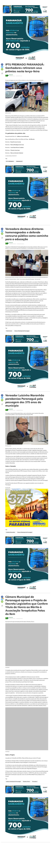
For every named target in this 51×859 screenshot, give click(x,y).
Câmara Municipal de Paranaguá (21, 330)
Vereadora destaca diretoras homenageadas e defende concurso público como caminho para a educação (26, 234)
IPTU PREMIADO (10, 161)
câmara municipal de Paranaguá (13, 781)
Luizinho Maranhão (10, 532)
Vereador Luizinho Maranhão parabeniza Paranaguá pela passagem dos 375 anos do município (24, 400)
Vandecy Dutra (26, 781)
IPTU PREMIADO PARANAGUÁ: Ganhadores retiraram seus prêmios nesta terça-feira (24, 68)
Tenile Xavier (9, 330)
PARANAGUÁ (19, 161)
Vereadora (34, 781)
